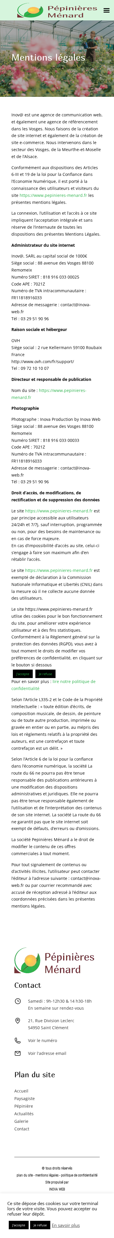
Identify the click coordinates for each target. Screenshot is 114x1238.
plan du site (25, 1175)
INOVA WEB (57, 1189)
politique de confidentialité (79, 1175)
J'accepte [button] (22, 674)
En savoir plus (66, 1225)
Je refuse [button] (45, 674)
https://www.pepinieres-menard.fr (53, 195)
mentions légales (47, 1175)
